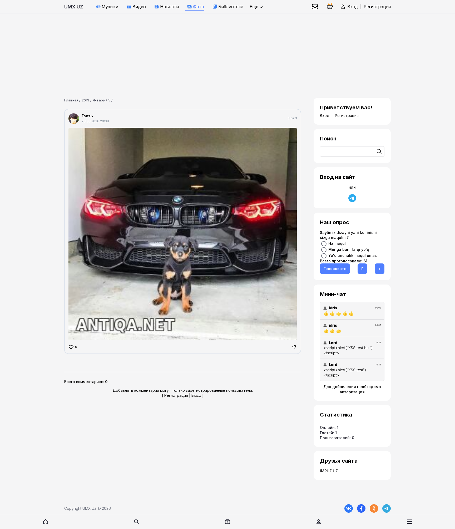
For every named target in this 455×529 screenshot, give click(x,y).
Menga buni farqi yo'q (348, 249)
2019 (85, 100)
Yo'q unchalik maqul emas (352, 255)
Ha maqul (337, 243)
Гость (87, 116)
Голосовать (335, 268)
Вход (352, 6)
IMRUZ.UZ (329, 471)
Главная (71, 100)
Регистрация (377, 6)
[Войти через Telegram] (352, 198)
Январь (99, 100)
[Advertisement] (158, 50)
